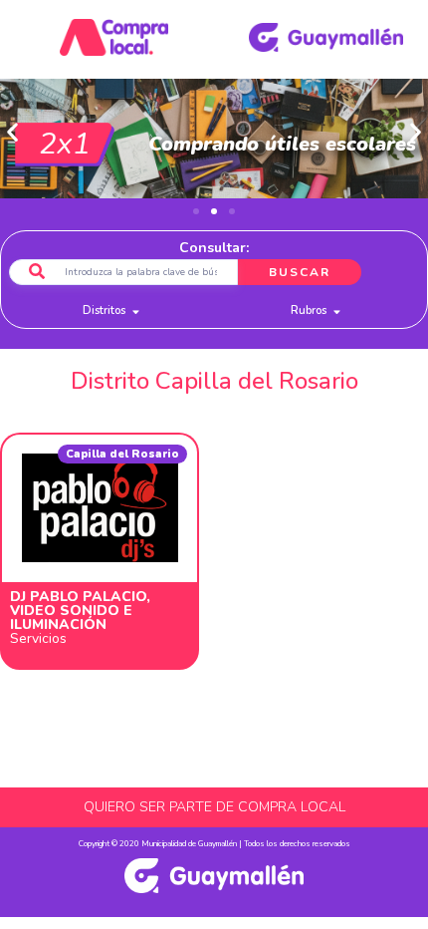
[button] (12, 132)
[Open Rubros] (336, 311)
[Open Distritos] (135, 311)
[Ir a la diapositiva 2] (214, 211)
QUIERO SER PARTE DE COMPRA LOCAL (214, 806)
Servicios (38, 638)
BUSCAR (299, 272)
